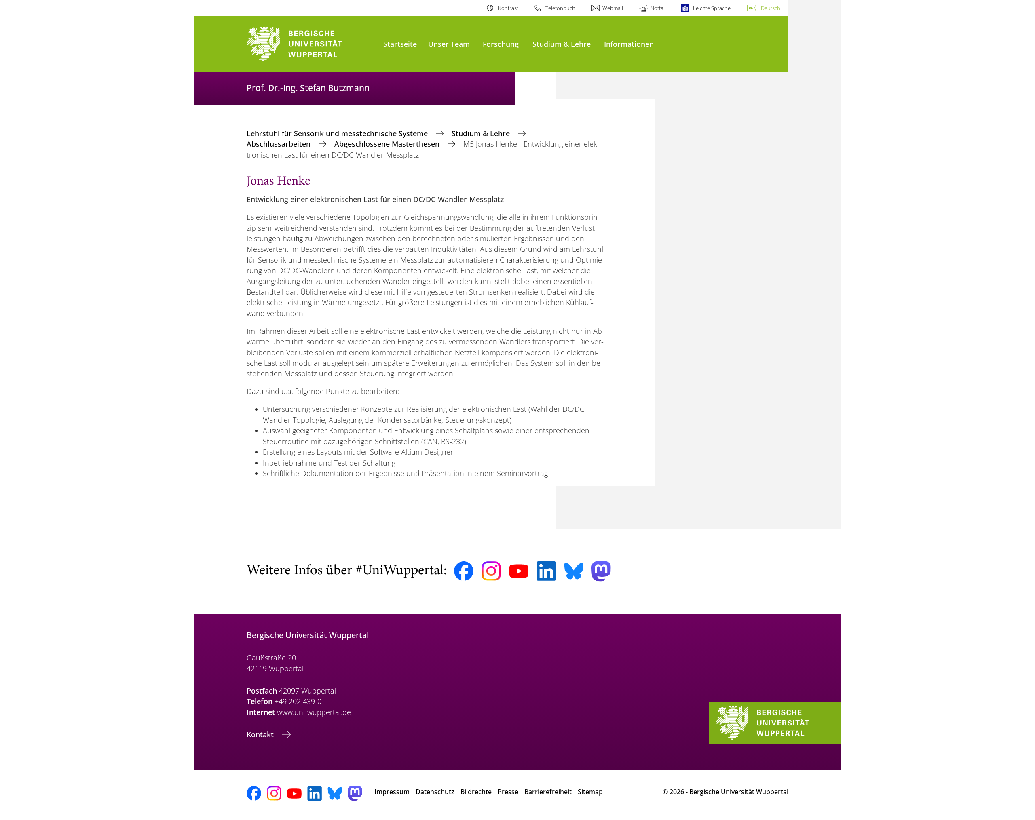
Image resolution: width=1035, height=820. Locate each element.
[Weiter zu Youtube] (518, 571)
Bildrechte (476, 791)
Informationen (629, 44)
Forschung (501, 44)
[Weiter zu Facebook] (463, 571)
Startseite (400, 44)
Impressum (392, 791)
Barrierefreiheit (548, 791)
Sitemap (590, 791)
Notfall (658, 8)
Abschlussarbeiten (280, 144)
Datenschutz (435, 791)
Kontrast (508, 8)
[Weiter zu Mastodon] (601, 571)
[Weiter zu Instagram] (491, 571)
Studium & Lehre (561, 44)
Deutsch (770, 8)
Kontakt (261, 734)
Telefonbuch (560, 8)
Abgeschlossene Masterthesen (387, 144)
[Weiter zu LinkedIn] (546, 570)
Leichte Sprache (712, 8)
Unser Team (449, 44)
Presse (508, 791)
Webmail (612, 8)
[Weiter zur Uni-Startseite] (311, 44)
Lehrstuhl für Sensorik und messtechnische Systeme (338, 133)
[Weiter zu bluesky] (573, 571)
